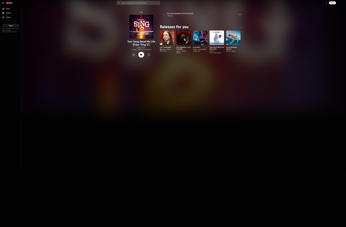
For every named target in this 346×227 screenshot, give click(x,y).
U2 (142, 12)
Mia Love (197, 51)
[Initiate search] (119, 2)
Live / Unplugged (165, 47)
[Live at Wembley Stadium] (233, 38)
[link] (11, 9)
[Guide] (3, 3)
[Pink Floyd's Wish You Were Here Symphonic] (217, 38)
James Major (202, 49)
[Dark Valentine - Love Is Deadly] (183, 38)
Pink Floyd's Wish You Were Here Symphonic (217, 49)
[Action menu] (149, 54)
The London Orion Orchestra (215, 53)
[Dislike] (229, 14)
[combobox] (140, 3)
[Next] (241, 27)
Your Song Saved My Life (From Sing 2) (180, 13)
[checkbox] (240, 15)
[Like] (226, 14)
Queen (233, 51)
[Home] (9, 3)
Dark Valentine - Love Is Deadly (183, 48)
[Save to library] (134, 55)
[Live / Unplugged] (167, 38)
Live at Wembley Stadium (231, 48)
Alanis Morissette (165, 50)
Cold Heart (196, 47)
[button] (134, 54)
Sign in (332, 3)
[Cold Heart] (200, 38)
